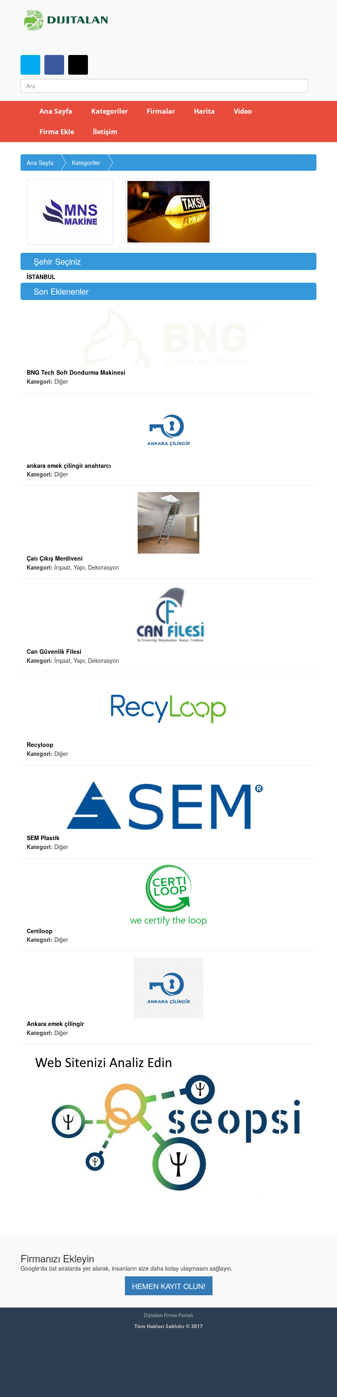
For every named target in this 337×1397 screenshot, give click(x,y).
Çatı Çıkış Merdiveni (55, 558)
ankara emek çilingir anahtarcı (69, 465)
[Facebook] (54, 65)
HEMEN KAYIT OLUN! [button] (168, 1285)
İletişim (104, 131)
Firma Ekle (56, 131)
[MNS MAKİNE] (70, 212)
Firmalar (160, 111)
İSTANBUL (41, 277)
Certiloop (40, 931)
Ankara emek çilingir (55, 1023)
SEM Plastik (43, 838)
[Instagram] (78, 65)
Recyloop (40, 744)
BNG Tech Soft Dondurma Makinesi (76, 372)
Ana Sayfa (55, 111)
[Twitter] (30, 65)
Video (242, 111)
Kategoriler (109, 111)
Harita (203, 111)
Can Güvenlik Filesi (54, 651)
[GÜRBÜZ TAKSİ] (168, 212)
